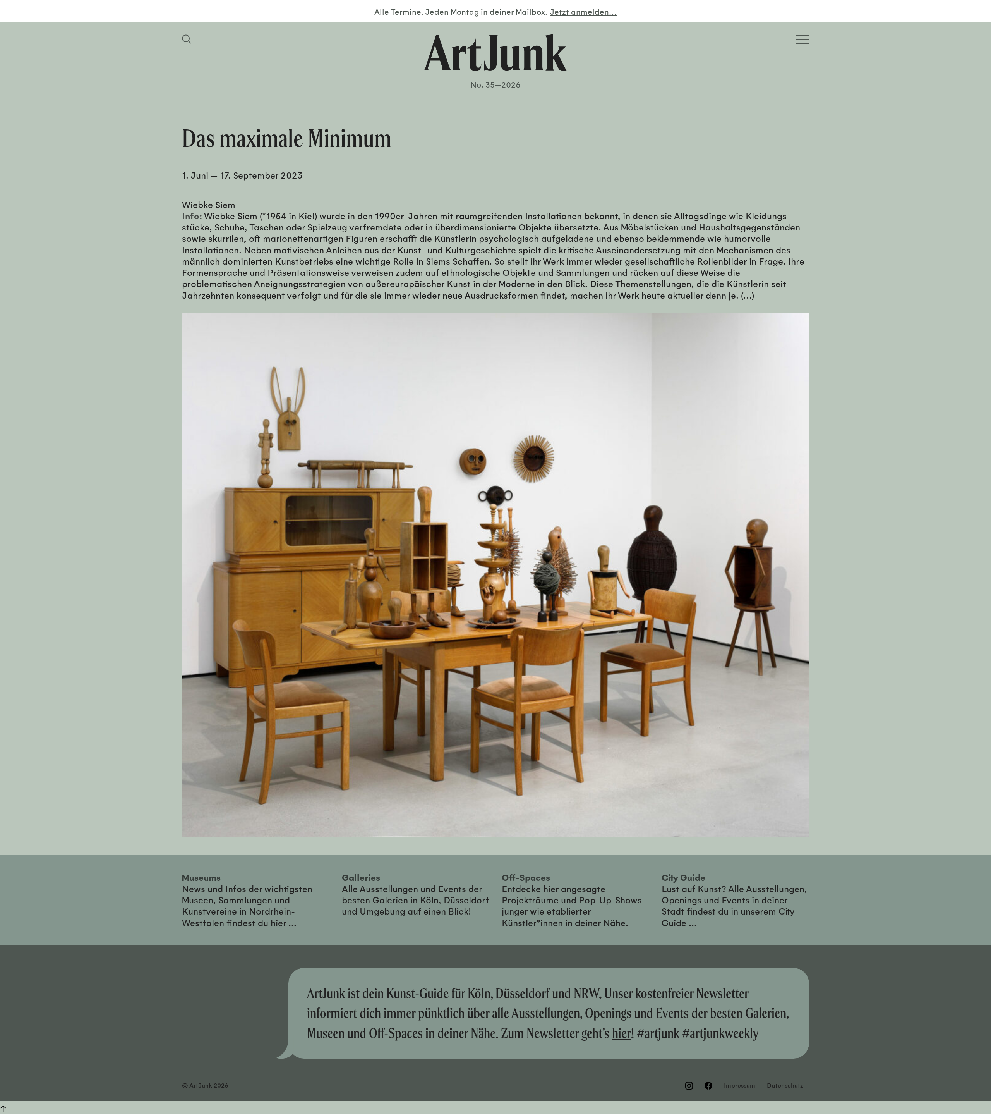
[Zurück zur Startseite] (495, 52)
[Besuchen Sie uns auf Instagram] (689, 1086)
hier (621, 1033)
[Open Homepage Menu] (802, 39)
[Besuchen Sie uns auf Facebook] (708, 1086)
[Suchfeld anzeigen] (188, 39)
